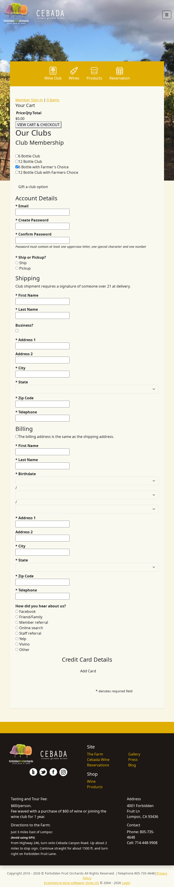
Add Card (88, 670)
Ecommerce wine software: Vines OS (71, 883)
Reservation (119, 78)
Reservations (98, 765)
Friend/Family (30, 616)
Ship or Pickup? (30, 257)
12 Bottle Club (30, 161)
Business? (24, 325)
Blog (132, 765)
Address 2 (24, 353)
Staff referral (30, 633)
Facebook (27, 611)
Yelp (22, 638)
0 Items (53, 99)
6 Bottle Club (29, 156)
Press (133, 759)
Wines (74, 78)
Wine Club (53, 78)
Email (22, 206)
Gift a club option (33, 186)
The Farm (95, 754)
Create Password (31, 220)
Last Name (26, 309)
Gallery (134, 754)
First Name (26, 295)
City (20, 367)
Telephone (26, 412)
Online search (31, 627)
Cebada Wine (98, 759)
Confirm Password (33, 234)
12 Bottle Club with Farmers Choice (48, 172)
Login (126, 883)
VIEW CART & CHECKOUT (38, 124)
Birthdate (25, 473)
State (21, 382)
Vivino (24, 644)
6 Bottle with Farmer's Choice (43, 166)
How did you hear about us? (40, 606)
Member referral (33, 622)
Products (94, 78)
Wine (91, 781)
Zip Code (24, 397)
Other (24, 649)
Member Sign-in (29, 99)
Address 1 (25, 339)
